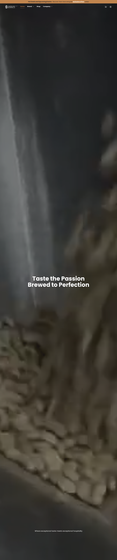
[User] (111, 7)
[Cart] (106, 7)
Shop (38, 6)
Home (22, 6)
